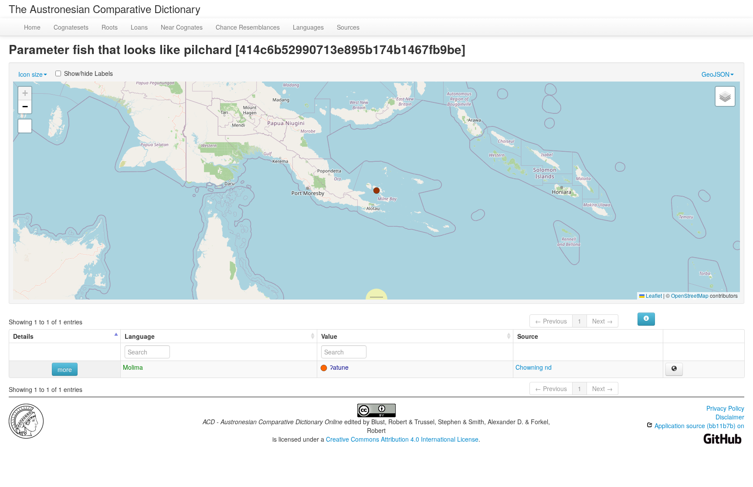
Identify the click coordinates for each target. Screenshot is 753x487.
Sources (348, 27)
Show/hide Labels (88, 73)
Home (32, 27)
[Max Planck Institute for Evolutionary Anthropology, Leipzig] (26, 420)
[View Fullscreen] (24, 126)
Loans (139, 27)
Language (140, 336)
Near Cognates (182, 27)
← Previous (551, 321)
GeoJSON (715, 74)
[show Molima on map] (674, 369)
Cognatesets (71, 27)
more (65, 369)
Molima (133, 367)
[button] (376, 190)
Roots (110, 27)
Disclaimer (730, 416)
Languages (308, 27)
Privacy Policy (725, 408)
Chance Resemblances (248, 27)
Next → (602, 321)
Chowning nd (534, 367)
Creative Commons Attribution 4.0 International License (402, 439)
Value (329, 336)
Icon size (30, 74)
